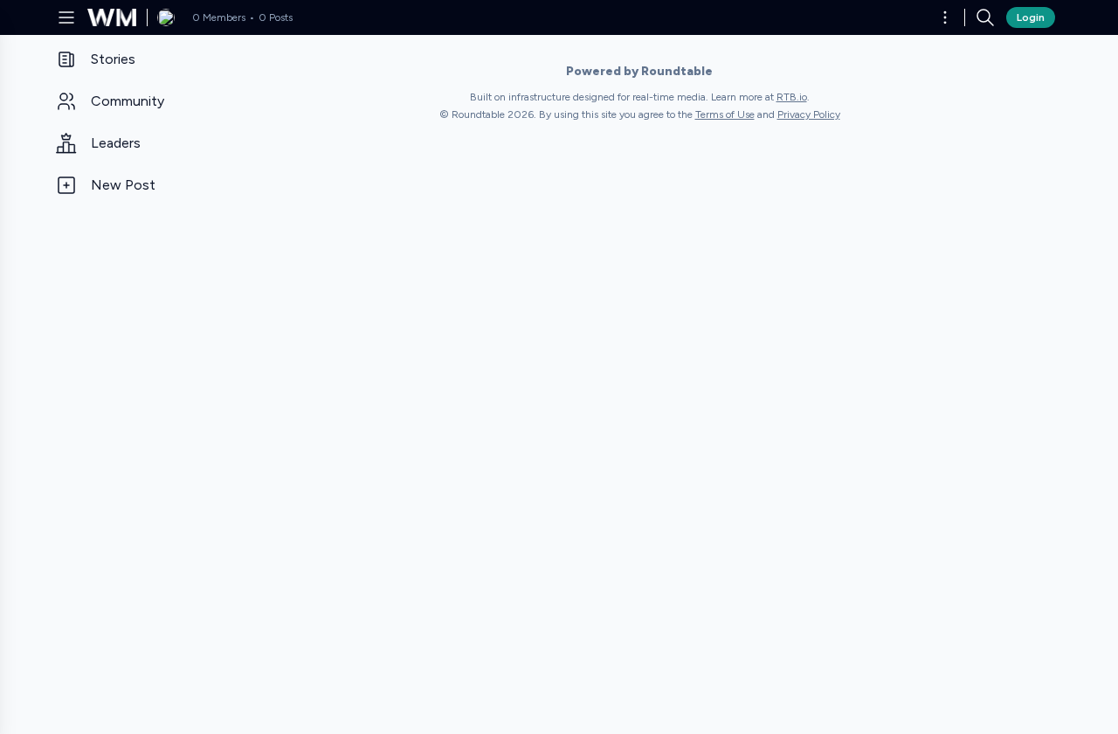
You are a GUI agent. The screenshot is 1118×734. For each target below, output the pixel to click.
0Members (218, 17)
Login (1031, 17)
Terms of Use (725, 114)
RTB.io (791, 97)
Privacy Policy (808, 114)
